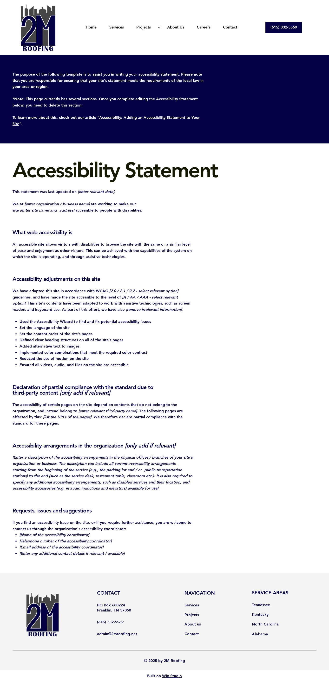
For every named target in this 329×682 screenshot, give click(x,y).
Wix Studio (172, 676)
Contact (191, 634)
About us (192, 624)
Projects (191, 614)
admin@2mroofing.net (117, 634)
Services (191, 605)
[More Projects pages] (159, 27)
